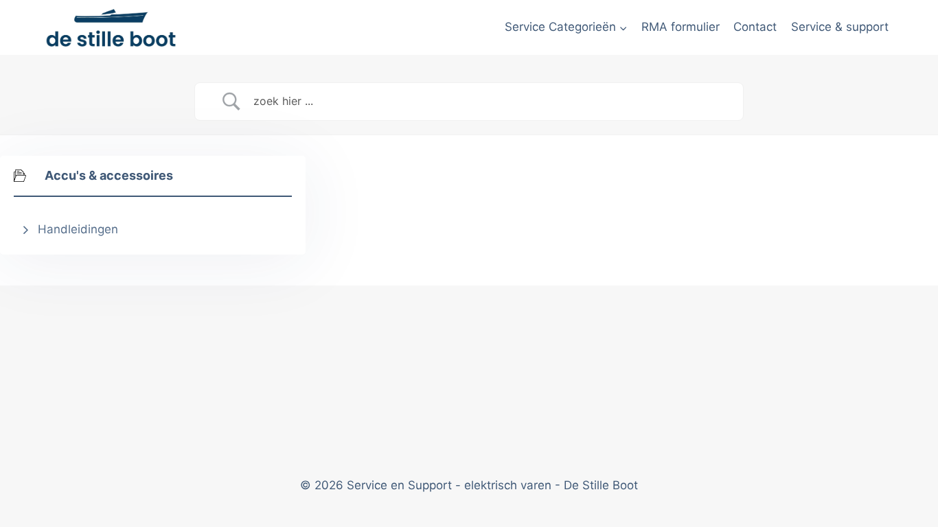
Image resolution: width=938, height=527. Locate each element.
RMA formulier (680, 27)
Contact (755, 27)
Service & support (840, 27)
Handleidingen (78, 229)
